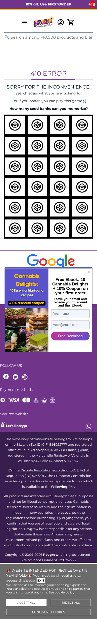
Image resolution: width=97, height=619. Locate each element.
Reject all (71, 602)
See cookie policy (61, 592)
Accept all (26, 602)
